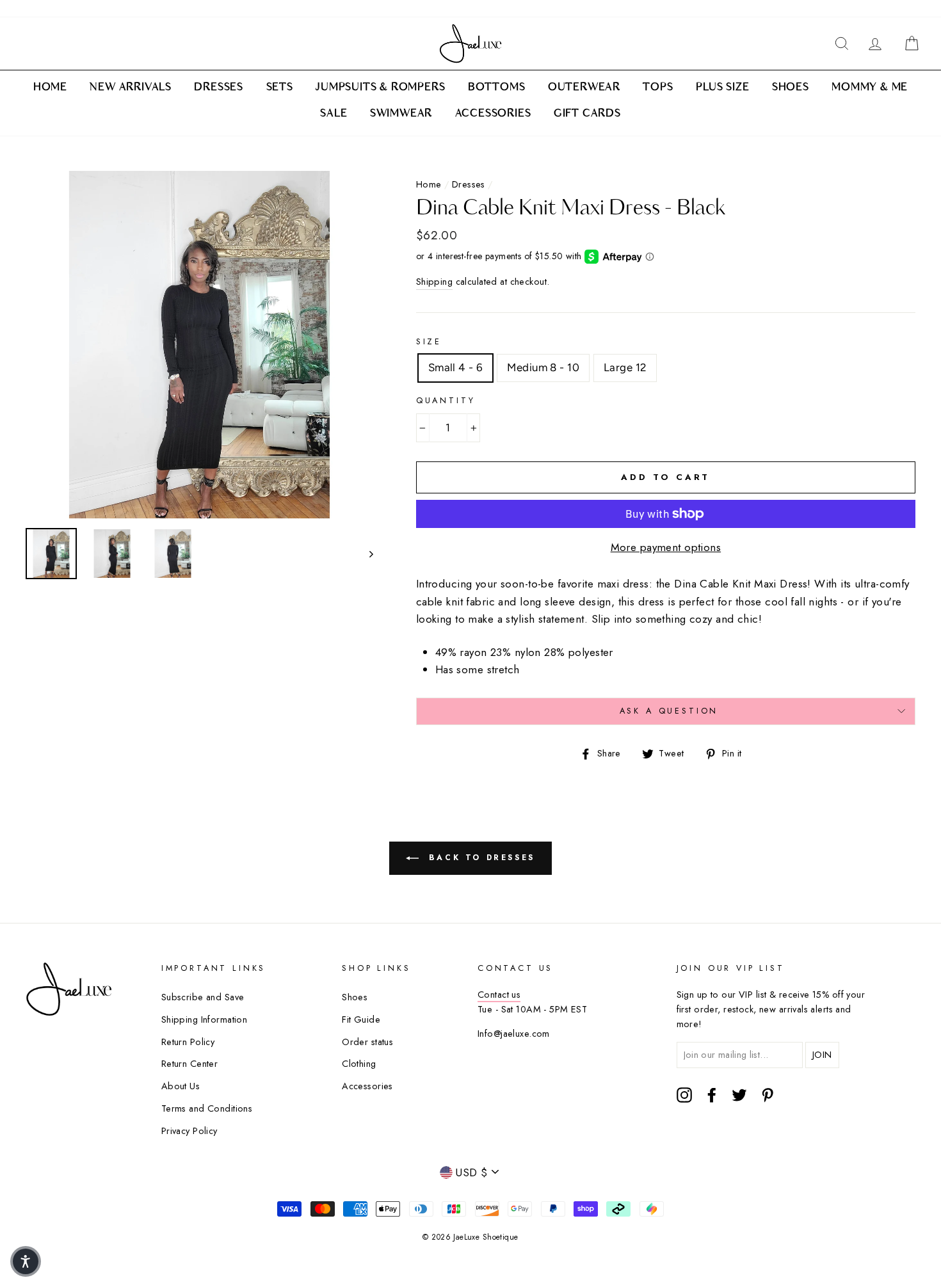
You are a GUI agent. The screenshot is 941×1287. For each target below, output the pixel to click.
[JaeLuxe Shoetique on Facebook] (712, 1095)
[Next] (365, 553)
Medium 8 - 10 (543, 367)
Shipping (434, 281)
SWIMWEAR (401, 114)
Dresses (468, 184)
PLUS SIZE (722, 88)
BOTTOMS (497, 88)
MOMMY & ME (870, 88)
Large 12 (625, 367)
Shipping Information (204, 1019)
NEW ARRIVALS (131, 88)
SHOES (790, 88)
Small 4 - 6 (455, 367)
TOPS (658, 88)
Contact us (499, 994)
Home (429, 184)
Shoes (354, 997)
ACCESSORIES (493, 114)
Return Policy (188, 1041)
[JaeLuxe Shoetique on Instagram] (684, 1095)
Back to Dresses (479, 857)
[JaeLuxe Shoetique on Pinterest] (767, 1095)
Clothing (359, 1063)
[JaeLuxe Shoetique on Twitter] (739, 1095)
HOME (50, 88)
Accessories (367, 1086)
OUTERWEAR (584, 88)
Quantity (446, 400)
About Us (180, 1086)
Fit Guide (361, 1019)
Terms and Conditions (207, 1108)
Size (429, 341)
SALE (333, 114)
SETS (279, 88)
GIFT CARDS (587, 114)
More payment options (666, 547)
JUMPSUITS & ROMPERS (380, 88)
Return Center (189, 1063)
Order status (367, 1041)
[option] (199, 344)
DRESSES (218, 88)
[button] (25, 1261)
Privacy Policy (189, 1130)
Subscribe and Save (203, 997)
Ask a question (669, 711)
